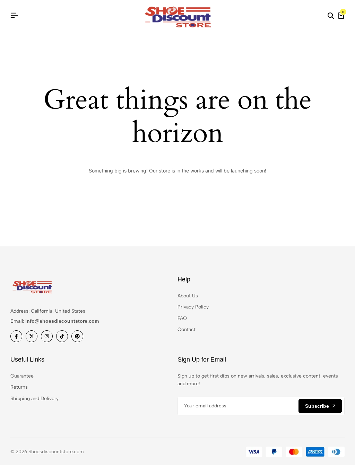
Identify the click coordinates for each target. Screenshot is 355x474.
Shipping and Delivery (34, 398)
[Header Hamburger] (14, 15)
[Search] (331, 16)
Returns (19, 387)
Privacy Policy (193, 307)
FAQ (182, 318)
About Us (188, 296)
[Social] (16, 336)
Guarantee (22, 376)
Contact (187, 329)
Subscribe (317, 406)
